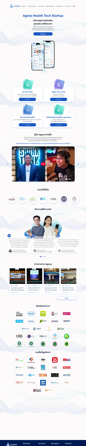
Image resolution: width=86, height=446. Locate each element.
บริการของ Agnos (32, 6)
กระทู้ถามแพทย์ (59, 6)
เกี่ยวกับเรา (23, 6)
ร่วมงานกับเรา (68, 6)
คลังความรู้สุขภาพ (50, 6)
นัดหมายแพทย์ (41, 6)
